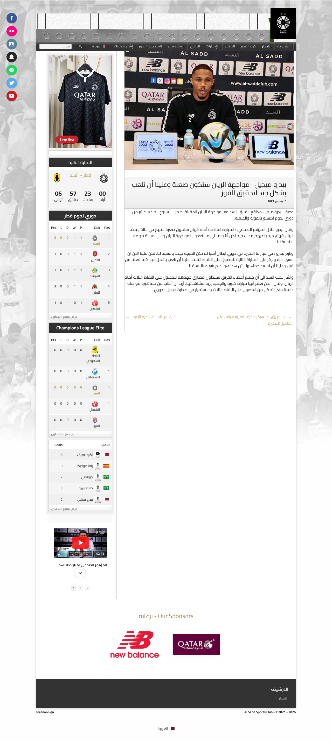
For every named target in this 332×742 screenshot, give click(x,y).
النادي (195, 46)
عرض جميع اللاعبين (64, 509)
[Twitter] (11, 83)
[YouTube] (11, 96)
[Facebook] (11, 18)
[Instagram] (11, 44)
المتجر (230, 46)
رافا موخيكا (85, 466)
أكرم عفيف (85, 454)
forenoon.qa (45, 712)
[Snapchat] (11, 57)
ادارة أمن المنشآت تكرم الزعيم (151, 316)
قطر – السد (80, 175)
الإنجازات (212, 46)
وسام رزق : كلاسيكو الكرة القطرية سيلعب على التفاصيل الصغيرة (255, 320)
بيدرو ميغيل (85, 499)
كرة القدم (248, 46)
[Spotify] (11, 70)
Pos (107, 227)
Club (97, 227)
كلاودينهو (86, 488)
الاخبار (267, 46)
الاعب (105, 445)
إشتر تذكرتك (123, 46)
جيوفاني (87, 477)
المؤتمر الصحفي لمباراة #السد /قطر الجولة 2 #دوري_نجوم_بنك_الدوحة (80, 565)
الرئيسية (283, 46)
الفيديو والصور (150, 46)
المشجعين (176, 46)
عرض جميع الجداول (64, 317)
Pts (53, 227)
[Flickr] (11, 31)
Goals (58, 445)
